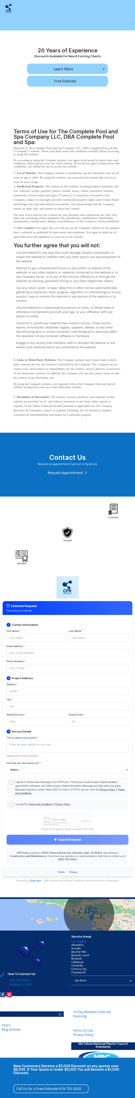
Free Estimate (65, 81)
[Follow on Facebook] (2, 994)
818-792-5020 (19, 980)
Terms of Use (83, 1030)
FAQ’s (6, 1025)
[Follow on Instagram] (9, 994)
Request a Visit (20, 984)
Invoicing (80, 1016)
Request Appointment (65, 472)
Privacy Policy (83, 1034)
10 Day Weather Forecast (92, 1012)
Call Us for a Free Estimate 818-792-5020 (48, 1088)
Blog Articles (11, 1029)
